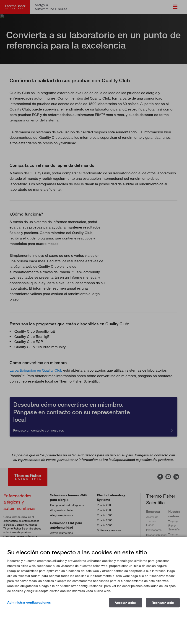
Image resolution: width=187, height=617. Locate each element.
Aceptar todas (126, 603)
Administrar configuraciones (29, 602)
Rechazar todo (163, 603)
